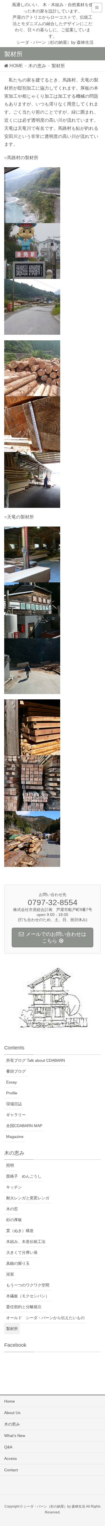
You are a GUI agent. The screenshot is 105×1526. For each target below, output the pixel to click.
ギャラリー (16, 1115)
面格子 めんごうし (23, 1176)
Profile (11, 1093)
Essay (11, 1082)
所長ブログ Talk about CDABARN (35, 1060)
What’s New (14, 1435)
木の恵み (12, 1424)
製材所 (12, 1328)
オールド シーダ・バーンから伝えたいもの (45, 1317)
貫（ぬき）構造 (20, 1230)
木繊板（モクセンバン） (27, 1296)
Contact (11, 1470)
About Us (12, 1412)
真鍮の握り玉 (18, 1263)
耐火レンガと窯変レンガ (27, 1198)
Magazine (15, 1136)
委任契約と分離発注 (25, 1307)
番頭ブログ (16, 1071)
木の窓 (12, 1209)
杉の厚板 (14, 1220)
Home (9, 1401)
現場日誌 (14, 1104)
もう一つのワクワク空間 (27, 1285)
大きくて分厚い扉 (22, 1252)
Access (10, 1458)
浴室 (10, 1274)
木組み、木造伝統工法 (25, 1241)
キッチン (14, 1187)
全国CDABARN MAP (24, 1125)
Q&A (8, 1447)
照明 (10, 1165)
